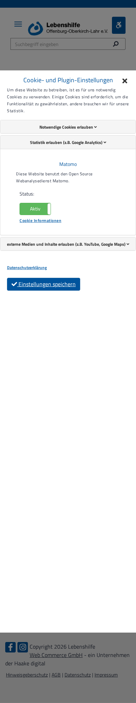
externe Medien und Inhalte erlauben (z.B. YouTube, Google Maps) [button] (67, 244)
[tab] (68, 126)
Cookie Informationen (40, 220)
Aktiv (35, 208)
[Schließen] (125, 81)
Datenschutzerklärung (27, 268)
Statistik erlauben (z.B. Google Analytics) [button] (67, 142)
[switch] (35, 209)
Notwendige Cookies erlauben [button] (66, 127)
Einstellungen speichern (46, 284)
